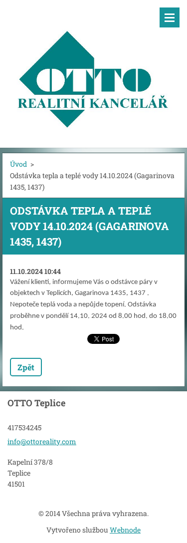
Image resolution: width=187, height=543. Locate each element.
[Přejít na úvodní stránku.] (93, 67)
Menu (170, 17)
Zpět (25, 367)
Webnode (125, 530)
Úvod (18, 164)
